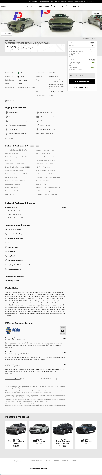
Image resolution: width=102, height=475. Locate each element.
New (36, 6)
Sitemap (74, 460)
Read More (8, 347)
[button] (35, 230)
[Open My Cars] (78, 6)
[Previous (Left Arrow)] (3, 23)
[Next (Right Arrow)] (99, 23)
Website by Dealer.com (17, 461)
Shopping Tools (53, 6)
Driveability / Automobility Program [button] (75, 69)
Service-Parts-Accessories (65, 6)
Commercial (46, 6)
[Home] (4, 6)
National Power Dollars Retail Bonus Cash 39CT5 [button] (76, 54)
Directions (47, 460)
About (74, 6)
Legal (38, 468)
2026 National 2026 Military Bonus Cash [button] (75, 63)
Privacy (59, 379)
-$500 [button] (93, 62)
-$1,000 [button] (93, 68)
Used (40, 6)
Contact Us (65, 460)
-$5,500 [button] (92, 52)
